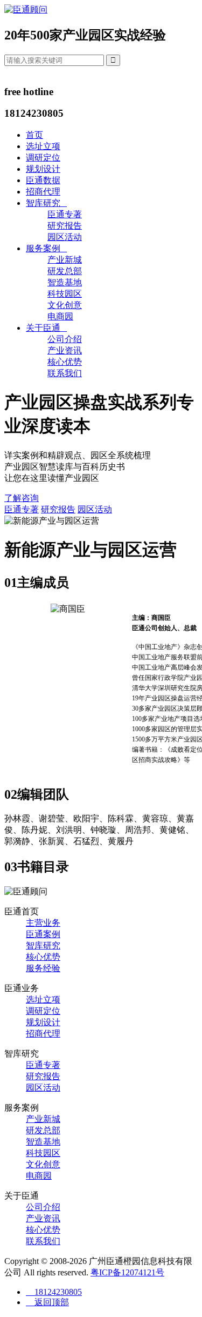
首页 (34, 134)
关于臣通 (46, 327)
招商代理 (43, 191)
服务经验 (43, 968)
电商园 (60, 316)
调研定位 (43, 157)
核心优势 (64, 361)
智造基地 (64, 282)
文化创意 (64, 305)
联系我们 (64, 373)
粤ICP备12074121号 (127, 1272)
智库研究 (46, 203)
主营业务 (43, 922)
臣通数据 (43, 180)
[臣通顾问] (25, 9)
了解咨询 (21, 498)
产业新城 (64, 259)
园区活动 (64, 237)
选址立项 (43, 146)
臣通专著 (64, 214)
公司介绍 (64, 339)
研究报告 (64, 225)
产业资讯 (64, 350)
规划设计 (43, 168)
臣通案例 (43, 934)
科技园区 (64, 293)
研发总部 (64, 271)
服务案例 (46, 248)
